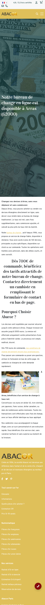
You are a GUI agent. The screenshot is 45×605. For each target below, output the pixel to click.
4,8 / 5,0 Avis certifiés (22, 3)
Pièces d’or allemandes (11, 544)
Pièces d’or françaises (11, 529)
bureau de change (14, 233)
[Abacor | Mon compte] (36, 3)
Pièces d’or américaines (11, 539)
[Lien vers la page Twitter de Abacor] (7, 479)
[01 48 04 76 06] (38, 586)
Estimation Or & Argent (11, 579)
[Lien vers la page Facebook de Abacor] (2, 479)
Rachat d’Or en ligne (10, 570)
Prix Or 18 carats (8, 514)
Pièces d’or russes (9, 549)
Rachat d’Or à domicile (11, 575)
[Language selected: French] (4, 2)
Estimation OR (8, 509)
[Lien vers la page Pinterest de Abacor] (11, 479)
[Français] (4, 2)
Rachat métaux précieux (12, 584)
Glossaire (5, 494)
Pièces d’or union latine (11, 554)
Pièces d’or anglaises (10, 534)
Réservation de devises (11, 589)
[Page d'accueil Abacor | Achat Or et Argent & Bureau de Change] (9, 14)
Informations (7, 499)
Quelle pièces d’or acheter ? (13, 504)
